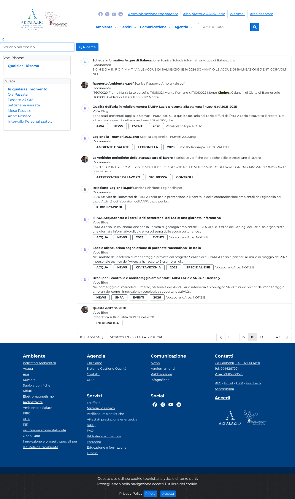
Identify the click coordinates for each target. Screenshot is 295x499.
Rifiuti (27, 391)
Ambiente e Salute (37, 408)
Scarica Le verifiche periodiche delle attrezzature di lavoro (217, 158)
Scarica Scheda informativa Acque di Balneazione (197, 60)
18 (254, 338)
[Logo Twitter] (107, 14)
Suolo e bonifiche (36, 385)
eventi (138, 126)
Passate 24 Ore (20, 100)
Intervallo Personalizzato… (30, 121)
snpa (119, 297)
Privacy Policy (131, 493)
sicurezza (158, 177)
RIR (25, 425)
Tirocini (92, 453)
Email (228, 383)
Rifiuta (151, 493)
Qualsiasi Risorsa (23, 66)
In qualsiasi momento (27, 89)
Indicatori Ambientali (39, 363)
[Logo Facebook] (100, 14)
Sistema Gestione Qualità (106, 369)
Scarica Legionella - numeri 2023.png (168, 137)
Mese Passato (19, 111)
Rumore (29, 380)
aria (100, 126)
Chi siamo (94, 363)
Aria (26, 374)
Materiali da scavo (101, 408)
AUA (26, 419)
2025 (139, 237)
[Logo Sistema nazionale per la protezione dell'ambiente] (56, 19)
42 (279, 338)
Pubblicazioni (161, 374)
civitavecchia (148, 267)
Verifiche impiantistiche (105, 414)
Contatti (93, 374)
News (155, 363)
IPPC (26, 413)
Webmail (237, 14)
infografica (107, 323)
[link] (3, 39)
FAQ (90, 431)
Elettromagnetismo (38, 396)
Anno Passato (19, 116)
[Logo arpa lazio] (32, 19)
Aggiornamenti (163, 369)
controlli (185, 177)
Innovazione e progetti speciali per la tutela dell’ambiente (50, 444)
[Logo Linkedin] (121, 14)
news (118, 126)
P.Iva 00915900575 (229, 374)
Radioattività (33, 402)
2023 (170, 147)
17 (245, 338)
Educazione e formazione (107, 447)
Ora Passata (18, 94)
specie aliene (198, 267)
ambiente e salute (112, 147)
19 (263, 338)
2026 (156, 126)
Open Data (31, 436)
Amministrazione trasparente (153, 14)
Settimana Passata (24, 105)
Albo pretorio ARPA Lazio (204, 14)
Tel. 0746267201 (227, 369)
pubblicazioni (109, 207)
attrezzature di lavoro (118, 177)
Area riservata (261, 14)
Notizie (198, 126)
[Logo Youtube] (114, 14)
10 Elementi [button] (93, 338)
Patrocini (94, 442)
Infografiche (218, 147)
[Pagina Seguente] (287, 337)
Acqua (28, 369)
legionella (148, 147)
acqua (102, 237)
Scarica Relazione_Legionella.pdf (157, 188)
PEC (218, 383)
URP (90, 380)
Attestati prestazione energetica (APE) (112, 422)
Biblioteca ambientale (104, 436)
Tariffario (93, 403)
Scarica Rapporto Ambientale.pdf (159, 83)
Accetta (169, 493)
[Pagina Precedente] (220, 337)
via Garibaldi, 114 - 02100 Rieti (237, 363)
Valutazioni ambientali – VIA (44, 430)
